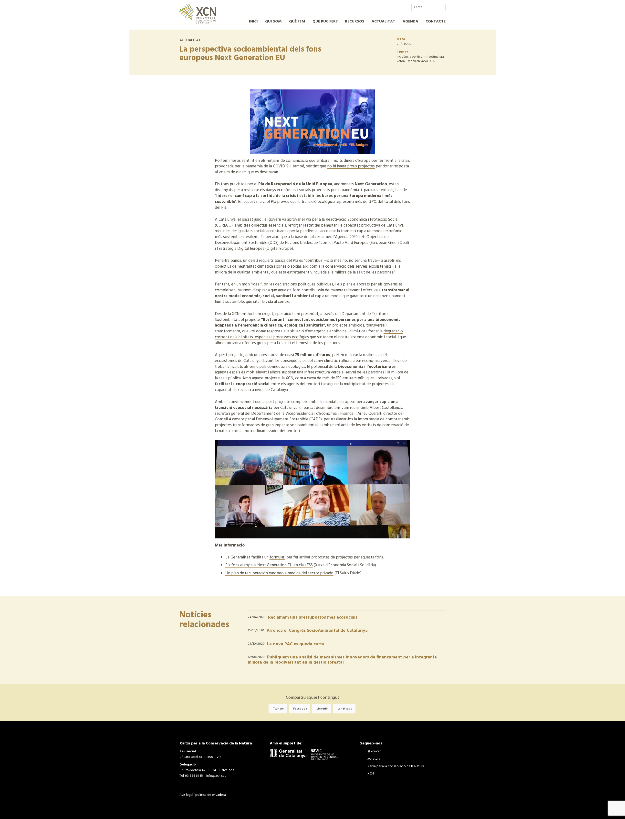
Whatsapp (345, 708)
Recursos (354, 21)
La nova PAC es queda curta (295, 644)
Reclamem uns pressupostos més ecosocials (312, 617)
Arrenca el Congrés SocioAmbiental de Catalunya (317, 630)
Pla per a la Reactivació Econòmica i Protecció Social (352, 219)
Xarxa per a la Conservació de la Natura (388, 7)
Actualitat (383, 21)
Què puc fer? (325, 21)
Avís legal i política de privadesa (202, 795)
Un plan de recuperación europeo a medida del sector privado (279, 573)
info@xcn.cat (216, 776)
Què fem (297, 21)
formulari (277, 557)
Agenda (410, 21)
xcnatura (380, 7)
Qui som (273, 21)
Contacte (436, 21)
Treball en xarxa (417, 61)
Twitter (278, 708)
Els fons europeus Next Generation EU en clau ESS (269, 565)
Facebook (300, 708)
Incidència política (409, 56)
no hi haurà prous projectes (351, 166)
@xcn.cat (371, 7)
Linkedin (322, 708)
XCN (397, 7)
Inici (253, 21)
